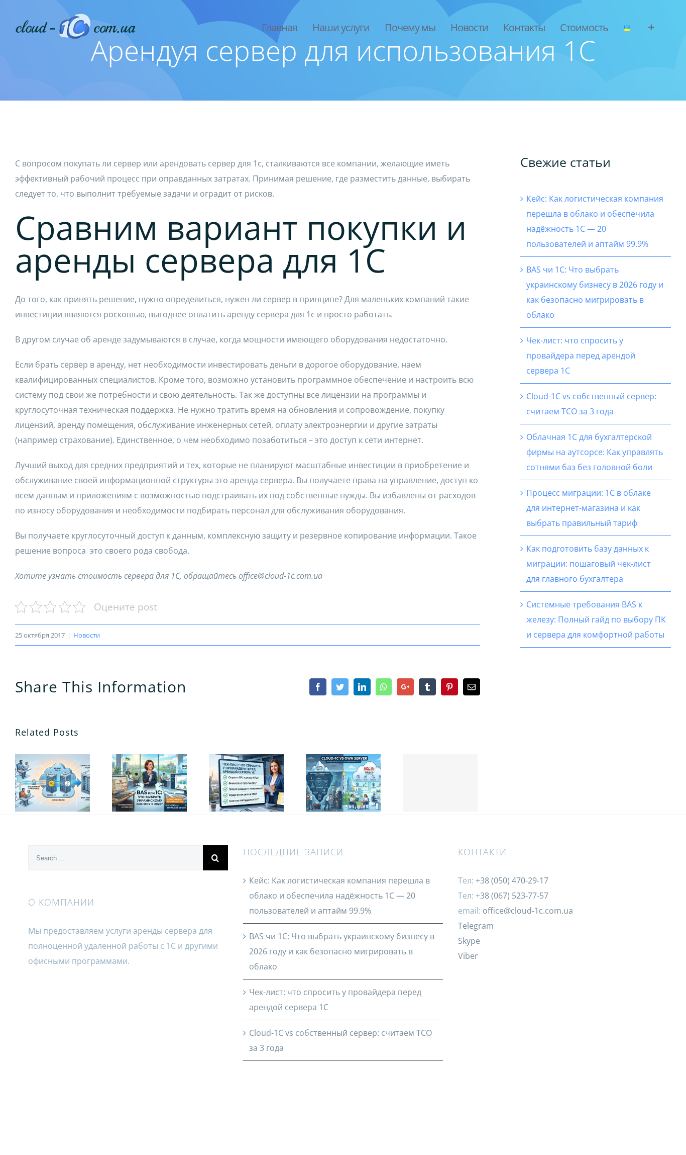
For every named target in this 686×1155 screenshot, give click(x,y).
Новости (86, 635)
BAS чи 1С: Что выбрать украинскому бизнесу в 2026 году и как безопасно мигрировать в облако (147, 769)
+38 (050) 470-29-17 (512, 880)
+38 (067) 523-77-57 (512, 895)
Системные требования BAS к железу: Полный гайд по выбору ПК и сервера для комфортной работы (596, 619)
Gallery (52, 796)
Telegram (476, 925)
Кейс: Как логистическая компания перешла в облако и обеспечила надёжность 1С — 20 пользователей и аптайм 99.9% (50, 769)
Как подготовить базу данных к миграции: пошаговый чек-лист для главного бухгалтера (588, 563)
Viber (468, 955)
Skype (469, 940)
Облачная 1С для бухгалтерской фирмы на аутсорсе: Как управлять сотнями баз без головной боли (440, 782)
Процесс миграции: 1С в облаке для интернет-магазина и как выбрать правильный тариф (588, 507)
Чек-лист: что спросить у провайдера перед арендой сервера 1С (244, 769)
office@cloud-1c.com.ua (528, 910)
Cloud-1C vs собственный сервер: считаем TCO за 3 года (341, 769)
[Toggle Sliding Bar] (651, 27)
